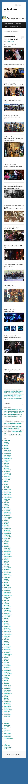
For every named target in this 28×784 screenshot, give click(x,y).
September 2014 (8, 673)
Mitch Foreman (20, 397)
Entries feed (7, 745)
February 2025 (7, 470)
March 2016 (6, 644)
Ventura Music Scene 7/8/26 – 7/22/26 (13, 414)
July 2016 (6, 638)
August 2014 (7, 675)
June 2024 (6, 483)
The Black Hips (12, 398)
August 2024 (7, 479)
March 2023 (6, 507)
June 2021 (6, 541)
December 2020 (7, 551)
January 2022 (7, 530)
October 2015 (7, 652)
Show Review (7, 730)
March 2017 (6, 625)
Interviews (6, 723)
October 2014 (7, 672)
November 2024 (7, 474)
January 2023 (7, 510)
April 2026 (6, 447)
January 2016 (7, 647)
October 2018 (7, 594)
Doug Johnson (11, 392)
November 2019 (7, 572)
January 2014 (7, 687)
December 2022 (7, 512)
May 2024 (6, 484)
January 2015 (7, 667)
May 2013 (6, 698)
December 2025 (7, 453)
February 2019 (7, 587)
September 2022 (8, 517)
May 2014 (6, 680)
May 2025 (6, 465)
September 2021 (8, 536)
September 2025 (8, 458)
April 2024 (6, 486)
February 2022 (7, 528)
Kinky (15, 395)
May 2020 (6, 563)
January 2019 (7, 589)
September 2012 (8, 709)
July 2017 (6, 618)
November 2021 (7, 533)
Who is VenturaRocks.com (15, 26)
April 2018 (6, 603)
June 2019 (6, 580)
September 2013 (8, 693)
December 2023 (7, 492)
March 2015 (6, 664)
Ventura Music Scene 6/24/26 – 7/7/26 (13, 416)
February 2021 (7, 548)
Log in (5, 744)
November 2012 (7, 706)
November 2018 (7, 592)
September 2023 (8, 497)
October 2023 (7, 496)
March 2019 (6, 585)
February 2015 (7, 665)
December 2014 (7, 669)
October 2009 (7, 716)
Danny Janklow (17, 391)
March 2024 (6, 488)
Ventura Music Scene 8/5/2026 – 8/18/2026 (14, 411)
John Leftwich (10, 395)
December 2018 (7, 590)
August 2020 (7, 558)
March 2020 (6, 566)
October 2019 (7, 574)
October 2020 (7, 554)
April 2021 (6, 545)
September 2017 (8, 615)
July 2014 (6, 677)
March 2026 (6, 448)
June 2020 (6, 561)
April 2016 (6, 643)
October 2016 (7, 633)
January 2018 (7, 608)
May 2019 (6, 582)
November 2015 (7, 651)
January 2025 (7, 471)
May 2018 (6, 602)
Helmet (12, 394)
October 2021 (7, 535)
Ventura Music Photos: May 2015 (11, 37)
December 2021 (7, 532)
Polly (5, 728)
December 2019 (7, 571)
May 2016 (6, 641)
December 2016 (7, 629)
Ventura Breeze (7, 733)
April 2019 (6, 584)
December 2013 (7, 688)
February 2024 (7, 489)
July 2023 (6, 501)
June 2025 (6, 463)
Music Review (7, 725)
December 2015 (7, 649)
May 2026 (6, 445)
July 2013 (6, 696)
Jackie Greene (18, 394)
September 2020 (8, 556)
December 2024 (7, 473)
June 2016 (6, 639)
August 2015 (7, 656)
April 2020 (6, 564)
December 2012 (7, 705)
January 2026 (7, 452)
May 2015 (6, 660)
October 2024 (7, 476)
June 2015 (6, 659)
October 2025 (7, 457)
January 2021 (7, 550)
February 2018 (7, 607)
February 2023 (7, 509)
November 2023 (7, 494)
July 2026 (6, 442)
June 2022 (6, 522)
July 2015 (6, 657)
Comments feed (7, 747)
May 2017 (6, 621)
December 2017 (7, 610)
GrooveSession (7, 394)
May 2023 (6, 504)
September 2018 (8, 595)
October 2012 (7, 708)
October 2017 (7, 613)
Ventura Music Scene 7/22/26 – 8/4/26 (13, 413)
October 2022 (7, 515)
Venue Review (7, 736)
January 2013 (7, 703)
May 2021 (6, 543)
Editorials (6, 722)
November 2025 (7, 455)
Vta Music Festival (8, 738)
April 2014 (6, 682)
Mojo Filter (6, 398)
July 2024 (6, 481)
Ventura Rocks (10, 9)
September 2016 (8, 634)
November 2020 (7, 553)
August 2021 (7, 538)
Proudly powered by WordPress (14, 754)
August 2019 (7, 577)
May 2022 (6, 523)
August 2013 (7, 695)
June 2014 (6, 678)
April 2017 (6, 623)
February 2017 (7, 626)
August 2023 (7, 499)
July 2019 (6, 579)
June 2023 (6, 502)
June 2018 (6, 600)
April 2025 (6, 466)
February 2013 (7, 701)
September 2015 (8, 654)
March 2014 (6, 683)
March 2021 (6, 546)
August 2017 (7, 616)
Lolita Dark (19, 395)
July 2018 (6, 598)
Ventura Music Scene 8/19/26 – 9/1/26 (13, 409)
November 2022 (7, 514)
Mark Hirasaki (7, 397)
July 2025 (6, 461)
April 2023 (6, 505)
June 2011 (6, 713)
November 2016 (7, 631)
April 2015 (6, 662)
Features (6, 26)
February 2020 (7, 567)
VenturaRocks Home (8, 23)
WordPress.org (7, 748)
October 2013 (7, 691)
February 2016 (7, 646)
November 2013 (7, 690)
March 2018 (6, 605)
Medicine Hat (13, 397)
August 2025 (7, 460)
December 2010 (7, 714)
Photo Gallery (18, 23)
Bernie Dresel (10, 391)
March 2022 (6, 527)
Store (5, 731)
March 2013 (6, 700)
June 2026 (6, 443)
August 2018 (7, 597)
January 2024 (7, 491)
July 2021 (6, 540)
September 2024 (8, 478)
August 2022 (7, 519)
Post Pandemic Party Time (17, 430)
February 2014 (7, 685)
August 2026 (7, 440)
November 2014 (7, 670)
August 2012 (7, 711)
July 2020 (6, 559)
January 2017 (7, 628)
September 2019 (8, 576)
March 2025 (6, 468)
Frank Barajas (18, 392)
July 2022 (6, 520)
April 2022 (6, 525)
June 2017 (6, 620)
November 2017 (7, 612)
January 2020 (7, 569)
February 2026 (7, 450)
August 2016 (7, 636)
